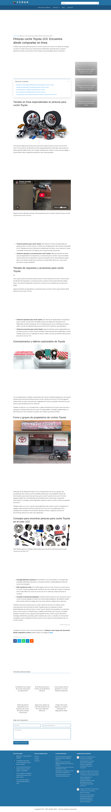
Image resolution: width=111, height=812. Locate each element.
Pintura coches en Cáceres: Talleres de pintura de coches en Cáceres (64, 763)
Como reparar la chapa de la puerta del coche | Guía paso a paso (23, 775)
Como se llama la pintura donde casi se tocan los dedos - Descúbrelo (23, 768)
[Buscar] (97, 3)
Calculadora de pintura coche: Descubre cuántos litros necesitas (23, 762)
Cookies (36, 759)
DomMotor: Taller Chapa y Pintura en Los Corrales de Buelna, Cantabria (89, 790)
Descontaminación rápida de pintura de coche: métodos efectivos (64, 758)
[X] (19, 641)
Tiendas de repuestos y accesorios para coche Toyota (32, 87)
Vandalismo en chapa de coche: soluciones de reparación (64, 771)
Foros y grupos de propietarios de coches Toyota (30, 92)
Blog (63, 7)
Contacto (70, 7)
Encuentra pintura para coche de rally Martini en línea (65, 768)
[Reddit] (32, 641)
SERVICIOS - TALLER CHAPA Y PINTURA (24, 757)
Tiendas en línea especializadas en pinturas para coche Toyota (35, 85)
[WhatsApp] (23, 641)
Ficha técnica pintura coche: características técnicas (63, 775)
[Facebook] (15, 641)
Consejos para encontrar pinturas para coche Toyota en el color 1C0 (36, 94)
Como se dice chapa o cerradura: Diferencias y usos (23, 781)
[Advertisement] (55, 22)
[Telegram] (27, 641)
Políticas (36, 757)
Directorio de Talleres (44, 7)
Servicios (55, 7)
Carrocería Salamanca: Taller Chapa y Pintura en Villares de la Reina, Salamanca (89, 773)
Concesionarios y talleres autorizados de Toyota (30, 90)
